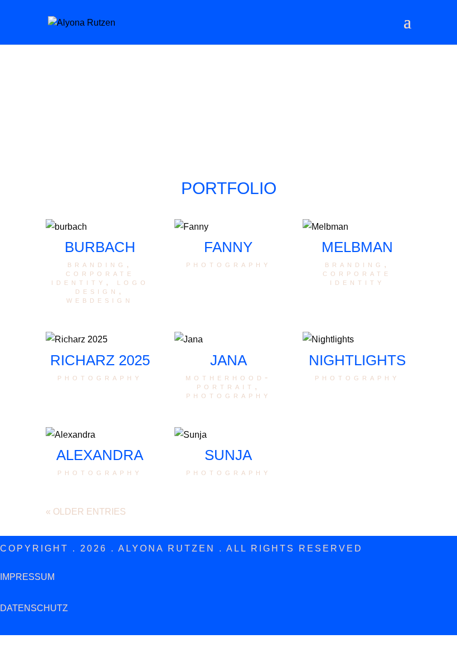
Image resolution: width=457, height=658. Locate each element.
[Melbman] (357, 226)
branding (97, 264)
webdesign (99, 299)
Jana (228, 360)
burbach (100, 247)
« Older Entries (86, 511)
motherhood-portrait (228, 381)
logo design (112, 286)
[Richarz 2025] (100, 339)
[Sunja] (228, 434)
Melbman (357, 247)
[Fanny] (228, 226)
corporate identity (92, 277)
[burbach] (100, 226)
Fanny (228, 247)
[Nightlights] (357, 339)
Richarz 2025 (100, 360)
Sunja (228, 455)
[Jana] (228, 339)
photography (228, 264)
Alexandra (99, 455)
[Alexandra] (100, 434)
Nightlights (357, 360)
